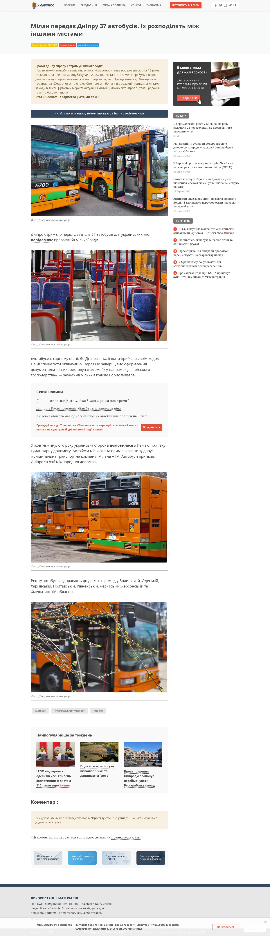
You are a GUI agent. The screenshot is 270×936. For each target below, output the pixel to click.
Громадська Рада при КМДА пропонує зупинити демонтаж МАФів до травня (201, 275)
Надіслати (147, 11)
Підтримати (171, 11)
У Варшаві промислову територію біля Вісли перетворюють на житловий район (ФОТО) (203, 165)
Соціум (136, 5)
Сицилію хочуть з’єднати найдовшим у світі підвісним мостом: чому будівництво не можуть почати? (206, 182)
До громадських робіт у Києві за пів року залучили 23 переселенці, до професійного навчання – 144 (202, 127)
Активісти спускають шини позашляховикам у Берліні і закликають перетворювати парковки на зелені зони (204, 202)
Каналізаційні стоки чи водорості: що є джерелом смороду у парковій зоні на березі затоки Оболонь (203, 147)
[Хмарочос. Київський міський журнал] (43, 5)
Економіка (153, 5)
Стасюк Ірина (91, 45)
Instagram (103, 113)
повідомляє (42, 239)
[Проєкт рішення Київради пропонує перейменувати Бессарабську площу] (143, 755)
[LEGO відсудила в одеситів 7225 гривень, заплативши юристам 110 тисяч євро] (55, 755)
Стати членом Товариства (55, 97)
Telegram (79, 113)
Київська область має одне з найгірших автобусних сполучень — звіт (91, 416)
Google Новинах (133, 113)
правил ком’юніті (126, 837)
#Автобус (40, 710)
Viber (115, 113)
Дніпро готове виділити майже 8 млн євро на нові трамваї (82, 400)
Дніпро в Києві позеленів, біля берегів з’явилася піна (78, 408)
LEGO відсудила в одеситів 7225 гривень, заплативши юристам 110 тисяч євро (203, 231)
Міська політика (114, 5)
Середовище (89, 5)
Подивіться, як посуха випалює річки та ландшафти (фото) (97, 771)
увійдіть (123, 818)
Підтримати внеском (185, 5)
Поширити (102, 11)
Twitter (91, 113)
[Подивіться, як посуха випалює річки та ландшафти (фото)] (99, 752)
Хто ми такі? (89, 97)
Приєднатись (152, 427)
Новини (69, 5)
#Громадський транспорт (69, 710)
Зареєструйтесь (101, 818)
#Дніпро (98, 710)
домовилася (121, 445)
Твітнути (125, 11)
